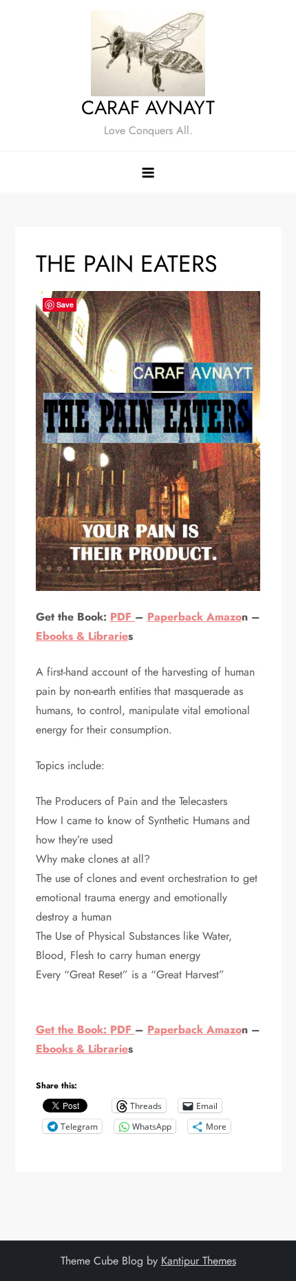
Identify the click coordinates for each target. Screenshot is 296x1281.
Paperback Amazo (194, 617)
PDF (122, 617)
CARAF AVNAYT (148, 108)
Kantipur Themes (198, 1261)
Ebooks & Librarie (82, 636)
